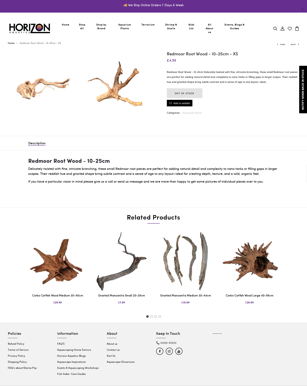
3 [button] (156, 317)
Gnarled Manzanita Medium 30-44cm (185, 295)
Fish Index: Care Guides (71, 374)
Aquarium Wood (192, 112)
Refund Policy (16, 343)
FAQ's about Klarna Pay (22, 368)
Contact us (113, 349)
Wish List (191, 26)
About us (112, 343)
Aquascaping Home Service (74, 349)
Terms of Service (18, 349)
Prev (283, 44)
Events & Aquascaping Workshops (78, 368)
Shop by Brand (101, 26)
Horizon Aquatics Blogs (71, 355)
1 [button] (147, 317)
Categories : (174, 112)
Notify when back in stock (303, 89)
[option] (58, 271)
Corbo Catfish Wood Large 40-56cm (249, 295)
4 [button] (160, 317)
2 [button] (152, 317)
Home (65, 24)
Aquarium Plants (124, 26)
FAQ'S (61, 343)
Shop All (82, 26)
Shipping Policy (17, 361)
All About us (209, 28)
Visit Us (111, 355)
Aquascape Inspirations (71, 361)
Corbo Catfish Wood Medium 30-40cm (57, 295)
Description (36, 143)
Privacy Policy (16, 355)
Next (293, 44)
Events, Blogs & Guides (235, 26)
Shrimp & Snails (171, 26)
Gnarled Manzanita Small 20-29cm (121, 295)
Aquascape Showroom (121, 361)
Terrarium (148, 24)
